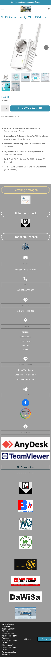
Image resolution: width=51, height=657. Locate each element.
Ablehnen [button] (27, 639)
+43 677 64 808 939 (25, 290)
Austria (25, 349)
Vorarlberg (25, 345)
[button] (5, 77)
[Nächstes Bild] (46, 47)
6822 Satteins (25, 341)
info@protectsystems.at (25, 269)
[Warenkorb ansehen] (48, 9)
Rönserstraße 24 (25, 337)
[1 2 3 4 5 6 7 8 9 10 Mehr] (5, 108)
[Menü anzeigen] (2, 9)
